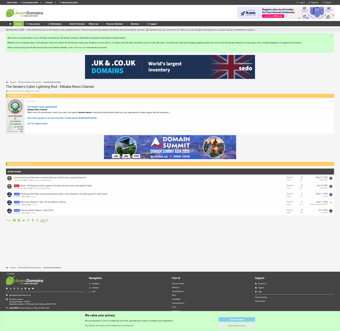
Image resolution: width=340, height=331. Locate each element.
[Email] (42, 221)
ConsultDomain (178, 291)
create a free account (76, 47)
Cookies (11, 273)
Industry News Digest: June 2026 (36, 210)
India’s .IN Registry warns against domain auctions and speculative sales (56, 185)
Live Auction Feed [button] (30, 2)
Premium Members (114, 23)
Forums (18, 23)
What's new (94, 23)
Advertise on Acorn (70, 2)
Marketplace (56, 23)
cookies (104, 320)
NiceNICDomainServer (318, 204)
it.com (16, 196)
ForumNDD (176, 299)
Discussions (34, 23)
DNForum (175, 287)
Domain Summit (178, 283)
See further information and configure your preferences (109, 325)
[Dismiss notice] (331, 35)
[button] (44, 23)
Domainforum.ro (178, 303)
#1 (332, 101)
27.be (174, 307)
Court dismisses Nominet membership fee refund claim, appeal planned (50, 177)
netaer (325, 196)
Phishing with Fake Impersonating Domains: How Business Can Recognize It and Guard (63, 193)
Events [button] (50, 2)
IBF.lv (174, 295)
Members (135, 23)
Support (153, 23)
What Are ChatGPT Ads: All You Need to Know (43, 201)
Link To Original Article (37, 123)
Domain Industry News (42, 180)
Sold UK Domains (77, 23)
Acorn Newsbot (15, 91)
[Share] (328, 101)
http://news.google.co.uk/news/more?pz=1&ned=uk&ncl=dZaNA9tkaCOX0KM (62, 118)
